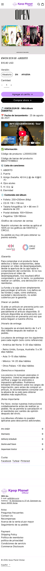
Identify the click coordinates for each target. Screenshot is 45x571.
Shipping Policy (9, 534)
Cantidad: (6, 80)
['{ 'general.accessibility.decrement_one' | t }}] (2, 85)
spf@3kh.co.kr (13, 498)
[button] (38, 4)
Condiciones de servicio (13, 543)
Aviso (4, 509)
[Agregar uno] (11, 85)
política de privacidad (12, 540)
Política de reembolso (12, 537)
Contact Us (7, 515)
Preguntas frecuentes (12, 512)
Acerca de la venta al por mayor (17, 521)
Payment (5, 531)
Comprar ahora (21, 100)
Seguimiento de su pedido (14, 524)
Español (4, 565)
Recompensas (8, 518)
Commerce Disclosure (12, 546)
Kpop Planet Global (16, 560)
